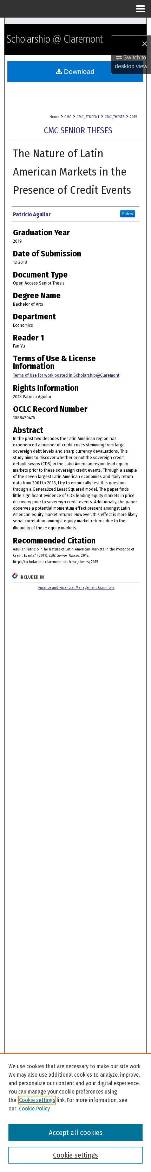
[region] (75, 1112)
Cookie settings (37, 1100)
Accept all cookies (76, 1132)
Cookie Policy (34, 1108)
